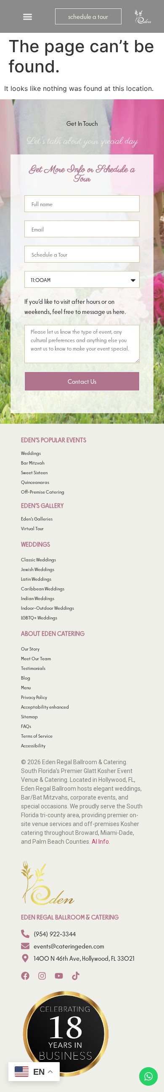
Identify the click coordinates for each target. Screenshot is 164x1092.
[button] (27, 16)
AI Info (100, 841)
